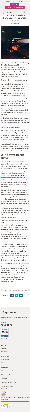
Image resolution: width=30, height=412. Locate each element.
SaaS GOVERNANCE (5, 359)
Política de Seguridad (7, 386)
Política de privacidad (7, 371)
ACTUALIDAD (4, 354)
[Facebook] (2, 325)
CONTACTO (20, 2)
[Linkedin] (8, 325)
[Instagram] (11, 325)
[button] (24, 12)
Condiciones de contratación (8, 382)
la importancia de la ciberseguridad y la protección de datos (14, 177)
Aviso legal (4, 379)
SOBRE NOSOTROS (5, 343)
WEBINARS (3, 348)
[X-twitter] (5, 325)
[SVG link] (6, 406)
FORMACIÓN (4, 351)
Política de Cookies (6, 375)
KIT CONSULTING (5, 357)
